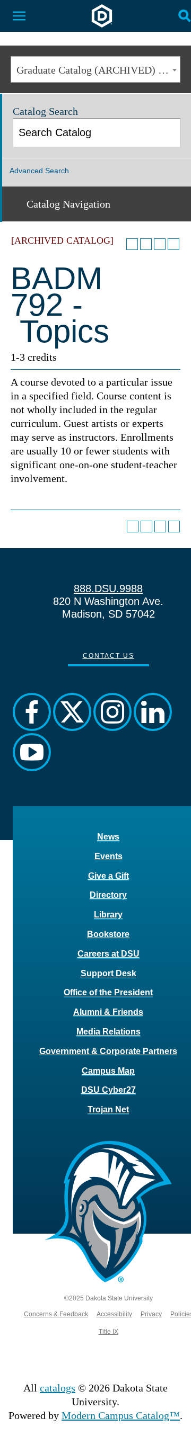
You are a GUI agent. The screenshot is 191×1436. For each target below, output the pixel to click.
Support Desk (108, 973)
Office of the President (108, 992)
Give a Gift (108, 875)
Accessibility (114, 1314)
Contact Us (108, 655)
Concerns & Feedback (56, 1314)
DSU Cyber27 (108, 1089)
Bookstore (108, 934)
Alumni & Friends (108, 1011)
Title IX (108, 1331)
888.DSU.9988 (108, 588)
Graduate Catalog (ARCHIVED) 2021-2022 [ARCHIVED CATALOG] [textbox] (98, 70)
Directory (108, 894)
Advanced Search (39, 170)
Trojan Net (108, 1109)
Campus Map (108, 1070)
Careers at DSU (108, 953)
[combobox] (95, 69)
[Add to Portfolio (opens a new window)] (132, 244)
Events (108, 856)
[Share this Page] (146, 244)
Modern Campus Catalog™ (121, 1415)
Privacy (151, 1314)
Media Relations (108, 1031)
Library (108, 914)
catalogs (57, 1388)
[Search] (167, 132)
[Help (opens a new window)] (173, 244)
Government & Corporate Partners (108, 1051)
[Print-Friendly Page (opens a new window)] (160, 244)
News (108, 836)
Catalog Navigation (68, 204)
